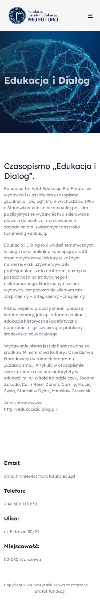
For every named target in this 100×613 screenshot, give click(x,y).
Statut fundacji (50, 591)
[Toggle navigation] (79, 16)
